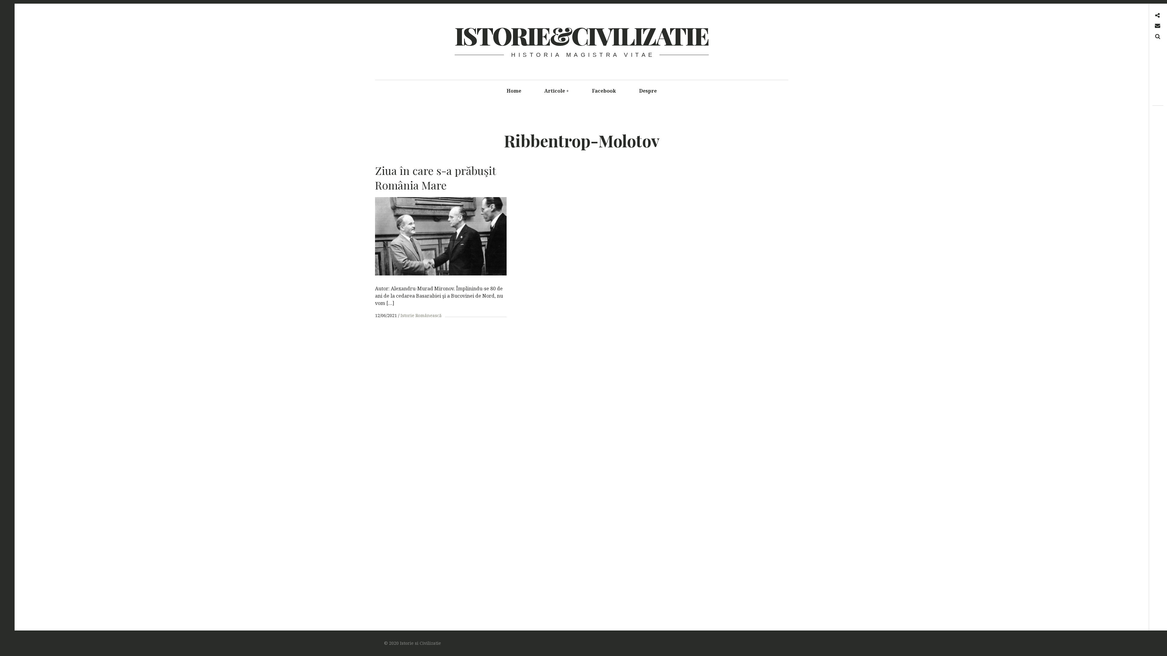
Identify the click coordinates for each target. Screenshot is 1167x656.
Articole (556, 90)
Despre (648, 90)
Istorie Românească (421, 315)
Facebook (604, 90)
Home (514, 90)
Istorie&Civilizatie (581, 35)
